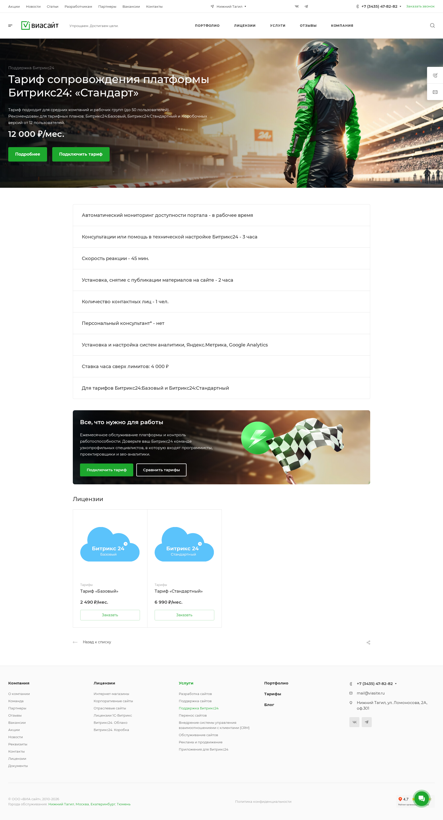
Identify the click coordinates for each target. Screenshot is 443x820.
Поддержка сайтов (195, 701)
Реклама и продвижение (201, 742)
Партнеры (17, 708)
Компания (18, 683)
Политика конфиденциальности (263, 801)
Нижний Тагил (61, 804)
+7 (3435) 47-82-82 (379, 6)
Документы (18, 766)
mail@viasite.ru (371, 693)
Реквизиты (17, 744)
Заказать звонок (420, 6)
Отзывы (15, 715)
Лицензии (17, 758)
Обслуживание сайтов (198, 735)
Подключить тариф (81, 154)
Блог (269, 704)
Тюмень (123, 804)
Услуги (186, 683)
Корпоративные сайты (113, 701)
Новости (15, 737)
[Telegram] (306, 6)
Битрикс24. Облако (110, 722)
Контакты (16, 751)
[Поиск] (432, 25)
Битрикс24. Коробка (111, 730)
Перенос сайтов (193, 715)
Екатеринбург (103, 804)
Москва (82, 804)
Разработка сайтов (195, 694)
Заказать (110, 615)
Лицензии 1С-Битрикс (113, 715)
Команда (16, 701)
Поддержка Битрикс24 (199, 708)
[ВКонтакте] (296, 6)
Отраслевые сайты (110, 708)
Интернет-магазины (111, 694)
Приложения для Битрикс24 (203, 749)
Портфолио (276, 683)
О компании (19, 694)
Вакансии (17, 722)
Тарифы (272, 693)
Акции (14, 730)
